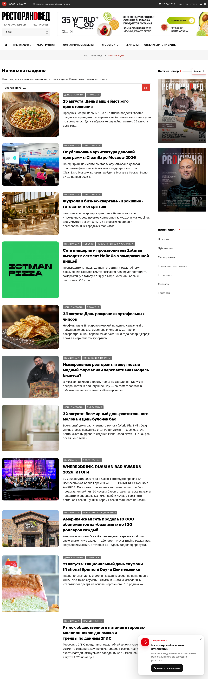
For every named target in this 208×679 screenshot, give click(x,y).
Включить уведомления (167, 668)
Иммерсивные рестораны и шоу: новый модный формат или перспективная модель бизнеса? (106, 370)
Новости (163, 239)
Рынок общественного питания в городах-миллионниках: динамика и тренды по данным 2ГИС (104, 633)
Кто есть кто (110, 45)
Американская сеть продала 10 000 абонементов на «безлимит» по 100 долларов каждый (98, 524)
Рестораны (40, 24)
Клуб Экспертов (15, 24)
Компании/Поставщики (78, 45)
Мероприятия (46, 45)
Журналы (132, 45)
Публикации (21, 45)
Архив (198, 71)
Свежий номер (168, 71)
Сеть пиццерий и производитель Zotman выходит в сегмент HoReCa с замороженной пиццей (106, 255)
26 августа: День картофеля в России (51, 3)
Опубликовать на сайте (160, 45)
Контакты (164, 292)
